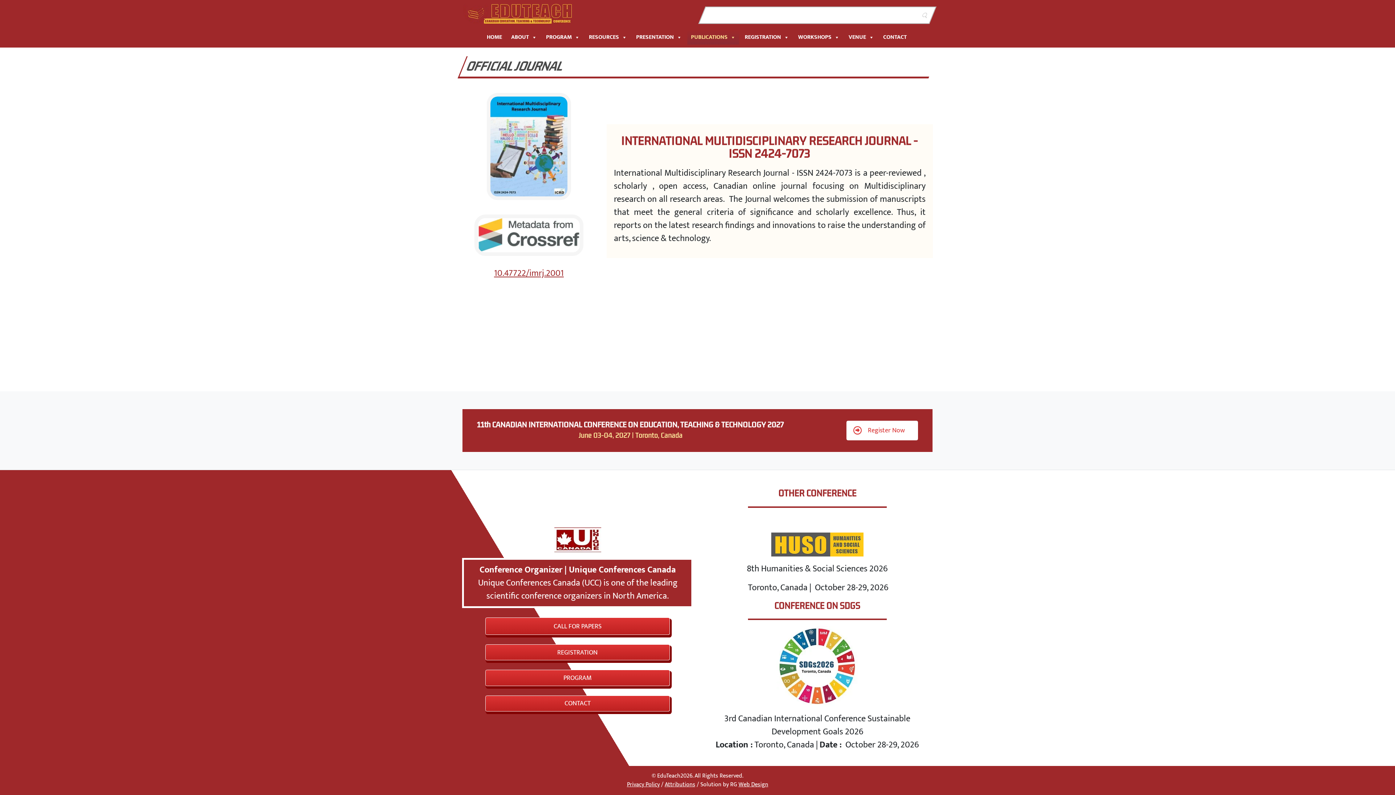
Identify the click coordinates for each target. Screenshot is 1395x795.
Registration (763, 37)
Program (559, 37)
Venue (857, 37)
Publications (709, 37)
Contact (895, 37)
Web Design (753, 785)
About (520, 37)
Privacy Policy (643, 785)
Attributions (680, 785)
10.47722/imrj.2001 (529, 273)
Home (494, 37)
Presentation (655, 37)
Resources (604, 37)
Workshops (815, 37)
